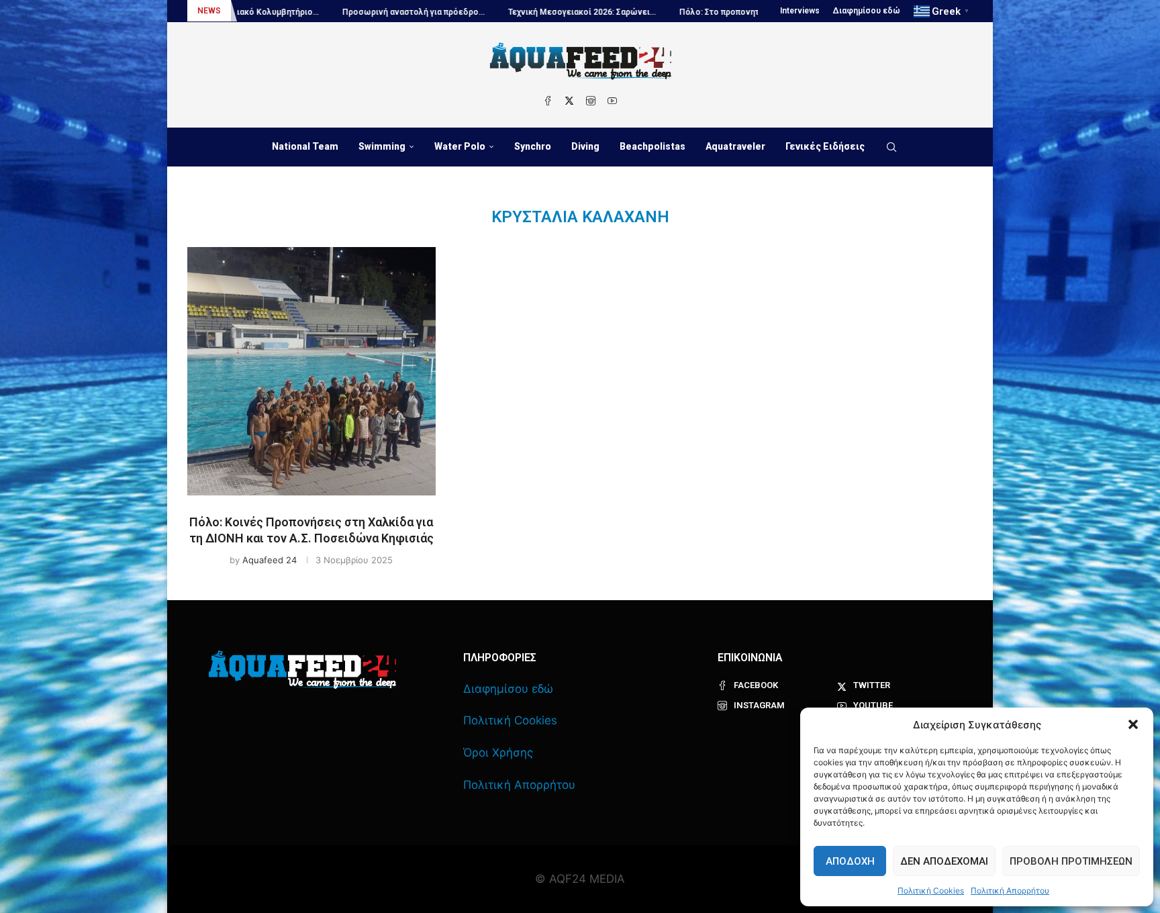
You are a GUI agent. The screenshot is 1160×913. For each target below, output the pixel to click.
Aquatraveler (735, 146)
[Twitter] (569, 100)
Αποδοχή (850, 861)
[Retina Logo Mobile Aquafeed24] (302, 670)
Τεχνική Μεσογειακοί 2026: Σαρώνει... (541, 12)
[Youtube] (612, 100)
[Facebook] (547, 100)
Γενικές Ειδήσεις (825, 146)
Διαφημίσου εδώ (866, 10)
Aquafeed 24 (269, 560)
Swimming (381, 146)
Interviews (800, 10)
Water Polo (459, 146)
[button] (1133, 724)
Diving (585, 146)
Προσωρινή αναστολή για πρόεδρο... (372, 12)
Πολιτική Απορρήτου (1010, 890)
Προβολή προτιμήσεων (1071, 861)
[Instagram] (590, 100)
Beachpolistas (652, 146)
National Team (305, 146)
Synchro (532, 146)
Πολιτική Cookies (931, 890)
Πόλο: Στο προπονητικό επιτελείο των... (716, 12)
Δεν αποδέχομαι (944, 861)
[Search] (891, 147)
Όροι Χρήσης (498, 752)
